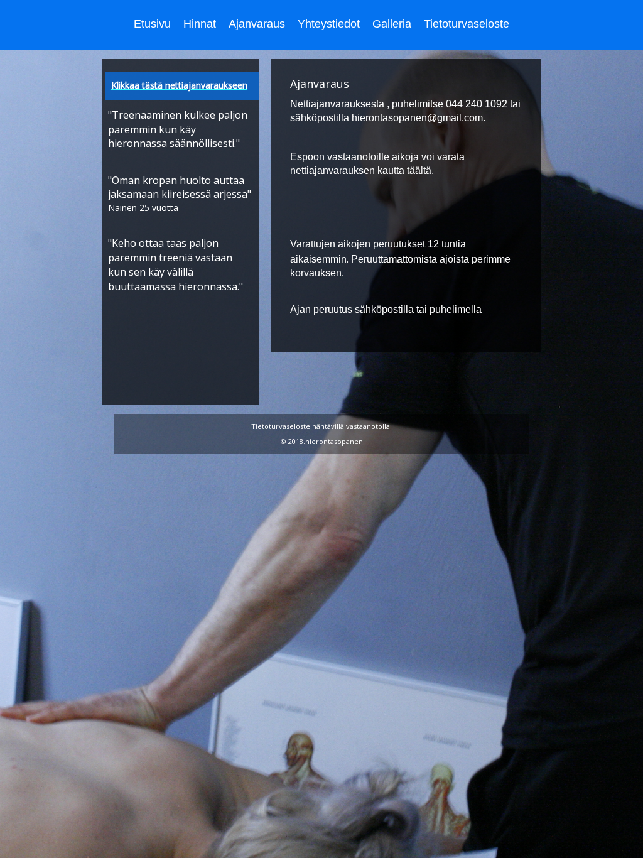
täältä (419, 170)
